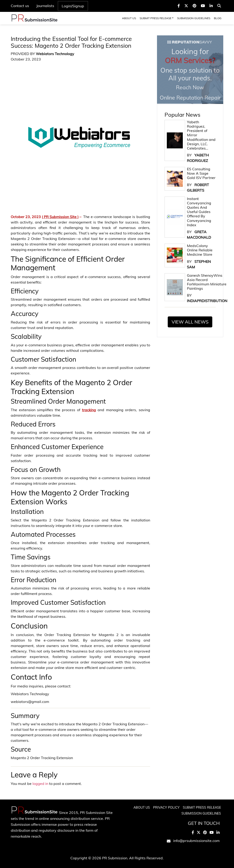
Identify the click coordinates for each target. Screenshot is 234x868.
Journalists (45, 5)
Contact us (20, 5)
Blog (217, 18)
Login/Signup (73, 6)
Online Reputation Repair (190, 74)
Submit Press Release (155, 18)
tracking (89, 410)
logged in (40, 783)
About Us (129, 18)
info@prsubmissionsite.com (196, 840)
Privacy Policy (166, 807)
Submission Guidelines (193, 18)
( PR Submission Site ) (60, 216)
